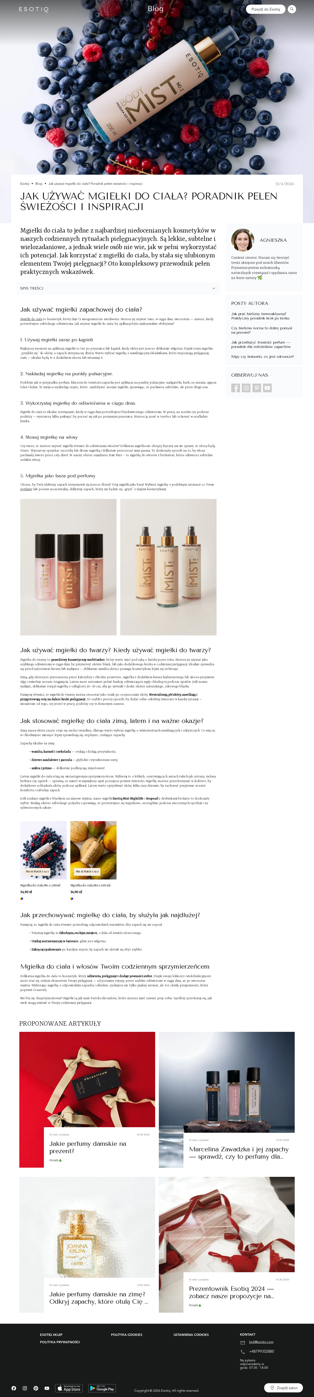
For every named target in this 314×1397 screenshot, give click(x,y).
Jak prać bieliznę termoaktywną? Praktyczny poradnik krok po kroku (260, 316)
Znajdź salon (287, 1388)
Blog (38, 183)
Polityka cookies (126, 1335)
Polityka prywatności (60, 1342)
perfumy (26, 489)
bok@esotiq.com (261, 1342)
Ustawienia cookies (191, 1335)
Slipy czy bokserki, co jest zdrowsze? (262, 356)
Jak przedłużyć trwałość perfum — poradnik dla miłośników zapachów (261, 344)
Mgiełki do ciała (31, 319)
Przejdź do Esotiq (265, 9)
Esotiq (24, 183)
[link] (43, 860)
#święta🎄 (55, 1160)
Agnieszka (273, 240)
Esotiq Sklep (51, 1335)
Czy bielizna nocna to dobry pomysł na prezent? (261, 330)
